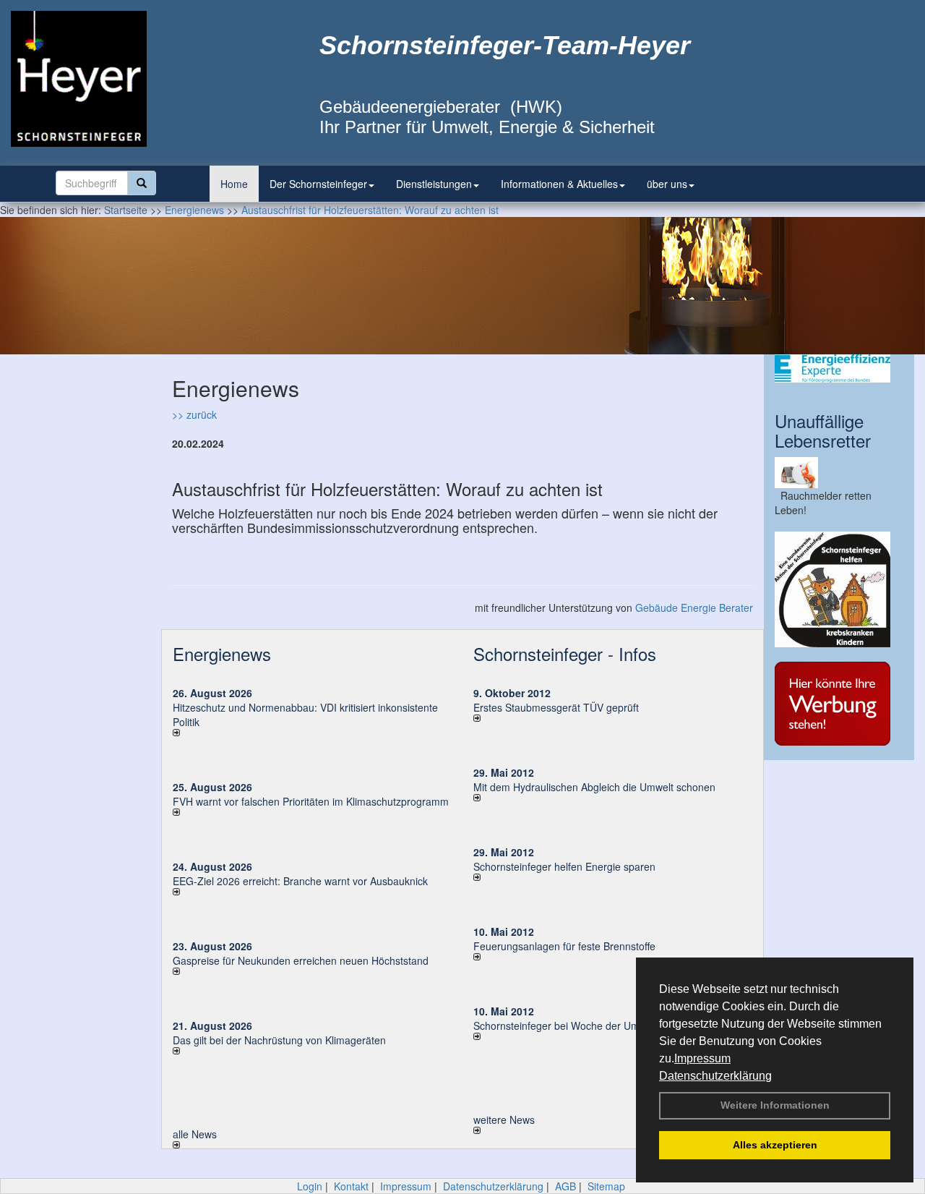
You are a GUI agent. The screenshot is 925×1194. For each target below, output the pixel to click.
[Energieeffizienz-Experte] (839, 368)
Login (309, 1186)
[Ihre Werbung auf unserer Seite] (839, 704)
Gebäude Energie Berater (694, 607)
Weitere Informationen (775, 1105)
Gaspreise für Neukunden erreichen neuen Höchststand (301, 960)
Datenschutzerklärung (715, 1076)
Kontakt (351, 1186)
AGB (565, 1186)
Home (234, 183)
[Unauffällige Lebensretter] (839, 472)
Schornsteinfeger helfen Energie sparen (564, 866)
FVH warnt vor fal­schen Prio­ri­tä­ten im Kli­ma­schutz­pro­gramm (311, 801)
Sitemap (606, 1186)
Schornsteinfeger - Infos (564, 653)
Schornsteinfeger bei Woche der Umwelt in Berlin (585, 1025)
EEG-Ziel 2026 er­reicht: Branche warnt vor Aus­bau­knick (300, 881)
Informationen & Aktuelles (559, 183)
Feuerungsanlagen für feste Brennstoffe (564, 946)
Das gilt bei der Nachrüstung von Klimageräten (279, 1040)
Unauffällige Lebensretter (823, 430)
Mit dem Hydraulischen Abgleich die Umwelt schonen (594, 787)
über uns (667, 183)
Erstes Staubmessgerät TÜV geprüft (556, 707)
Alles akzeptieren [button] (775, 1145)
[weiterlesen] (312, 732)
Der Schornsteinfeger (318, 183)
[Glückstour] (839, 589)
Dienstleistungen (434, 183)
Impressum (702, 1058)
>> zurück (194, 414)
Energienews (222, 653)
